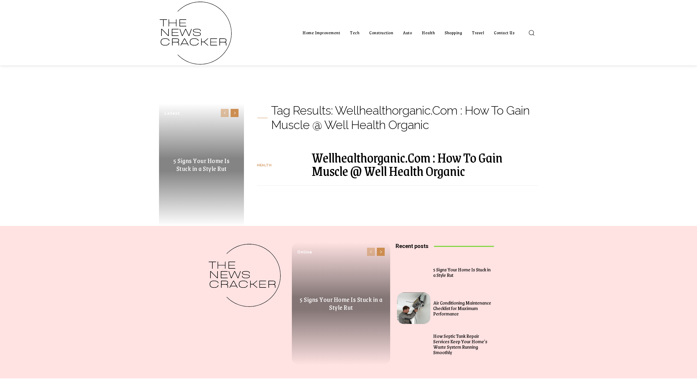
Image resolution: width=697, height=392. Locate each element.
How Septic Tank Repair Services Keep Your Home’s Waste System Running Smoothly (460, 344)
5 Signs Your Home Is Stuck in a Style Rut (201, 164)
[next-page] (235, 113)
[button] (531, 32)
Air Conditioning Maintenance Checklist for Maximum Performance (462, 308)
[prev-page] (225, 113)
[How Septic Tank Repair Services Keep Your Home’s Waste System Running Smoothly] (413, 344)
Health (264, 165)
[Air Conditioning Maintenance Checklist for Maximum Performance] (413, 308)
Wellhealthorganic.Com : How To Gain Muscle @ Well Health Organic (406, 164)
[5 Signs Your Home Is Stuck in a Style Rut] (413, 272)
